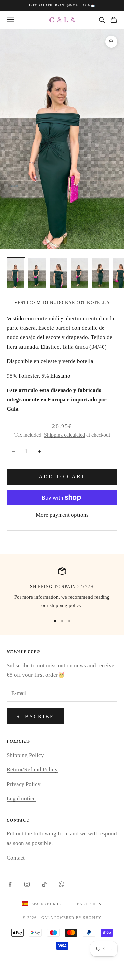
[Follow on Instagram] (27, 884)
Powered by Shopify (77, 918)
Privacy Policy (24, 784)
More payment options (62, 515)
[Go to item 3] (58, 273)
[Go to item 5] (100, 273)
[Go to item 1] (16, 273)
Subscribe (35, 716)
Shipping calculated (64, 435)
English (86, 904)
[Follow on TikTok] (44, 884)
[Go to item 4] (79, 273)
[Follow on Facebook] (10, 884)
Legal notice (21, 799)
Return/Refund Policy (32, 769)
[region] (62, 588)
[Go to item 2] (37, 273)
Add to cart (62, 476)
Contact (16, 858)
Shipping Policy (25, 755)
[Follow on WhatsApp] (61, 884)
